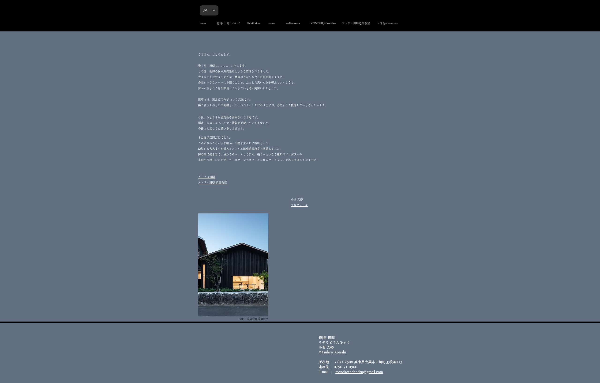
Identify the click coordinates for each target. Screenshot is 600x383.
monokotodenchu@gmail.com (359, 372)
